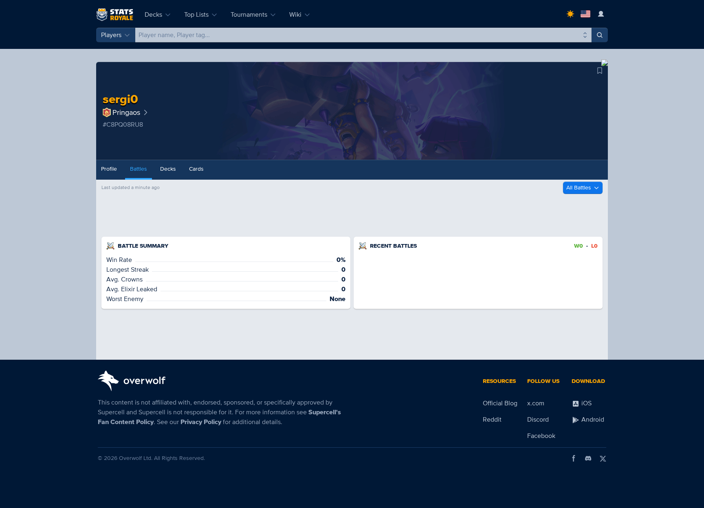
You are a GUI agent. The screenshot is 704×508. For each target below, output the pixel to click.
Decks (153, 15)
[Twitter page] (603, 458)
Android (592, 420)
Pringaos (126, 112)
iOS (586, 403)
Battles (138, 168)
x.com (535, 403)
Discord (538, 420)
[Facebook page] (573, 458)
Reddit (492, 420)
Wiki (295, 15)
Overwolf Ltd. (135, 458)
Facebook (541, 436)
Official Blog (500, 403)
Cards (196, 168)
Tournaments (249, 15)
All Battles (578, 187)
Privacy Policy (200, 422)
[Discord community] (588, 458)
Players (111, 35)
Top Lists (196, 15)
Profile (109, 168)
